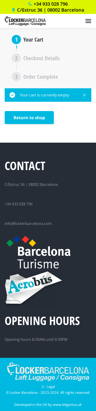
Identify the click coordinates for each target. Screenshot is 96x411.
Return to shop (29, 117)
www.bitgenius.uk (67, 404)
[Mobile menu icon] (88, 21)
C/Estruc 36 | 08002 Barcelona (50, 10)
